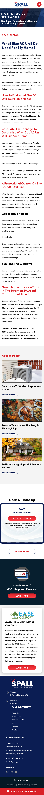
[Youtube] (16, 772)
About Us (15, 713)
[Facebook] (7, 772)
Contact (15, 730)
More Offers (22, 551)
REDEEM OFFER (21, 518)
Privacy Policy (22, 785)
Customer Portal (18, 720)
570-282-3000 (19, 694)
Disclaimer (11, 785)
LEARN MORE (22, 596)
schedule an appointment (20, 332)
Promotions (16, 716)
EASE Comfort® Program (25, 644)
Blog (13, 723)
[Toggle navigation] (3, 4)
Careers (15, 726)
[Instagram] (12, 772)
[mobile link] (39, 4)
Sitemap (33, 785)
